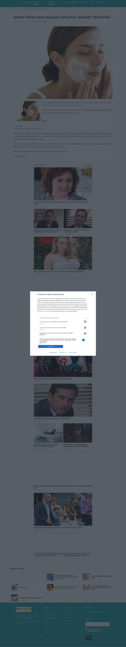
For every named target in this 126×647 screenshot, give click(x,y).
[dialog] (63, 323)
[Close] (92, 294)
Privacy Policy (72, 352)
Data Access (63, 352)
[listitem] (63, 318)
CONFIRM (50, 346)
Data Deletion (53, 352)
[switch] (84, 321)
